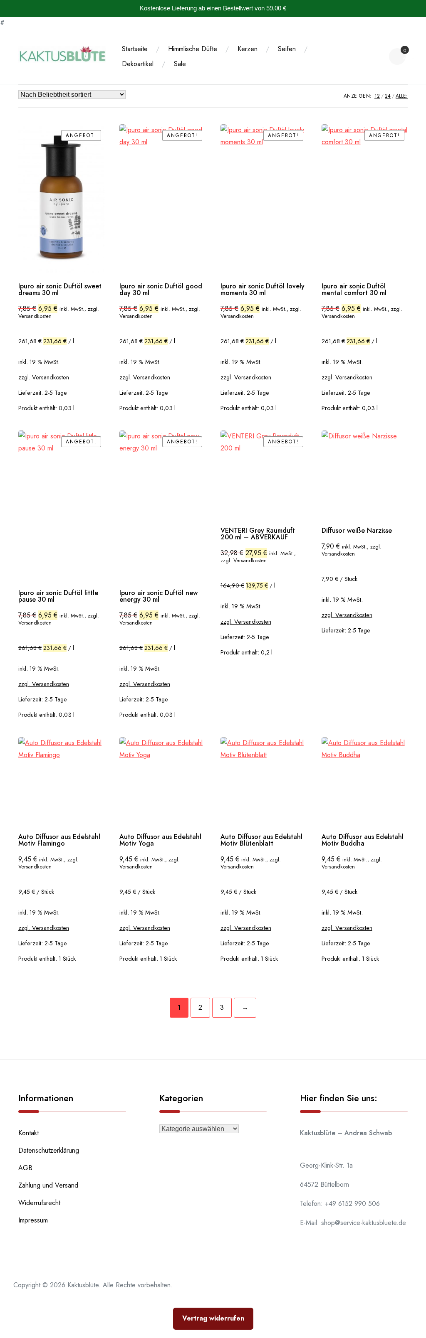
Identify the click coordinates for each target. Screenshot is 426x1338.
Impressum (33, 1220)
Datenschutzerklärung (48, 1150)
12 (377, 96)
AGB (25, 1168)
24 (388, 96)
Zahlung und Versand (48, 1185)
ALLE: (402, 96)
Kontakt (28, 1133)
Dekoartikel (138, 64)
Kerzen (248, 49)
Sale (180, 64)
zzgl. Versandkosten (43, 377)
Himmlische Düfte (192, 49)
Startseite (135, 49)
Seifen (287, 49)
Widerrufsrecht (39, 1203)
